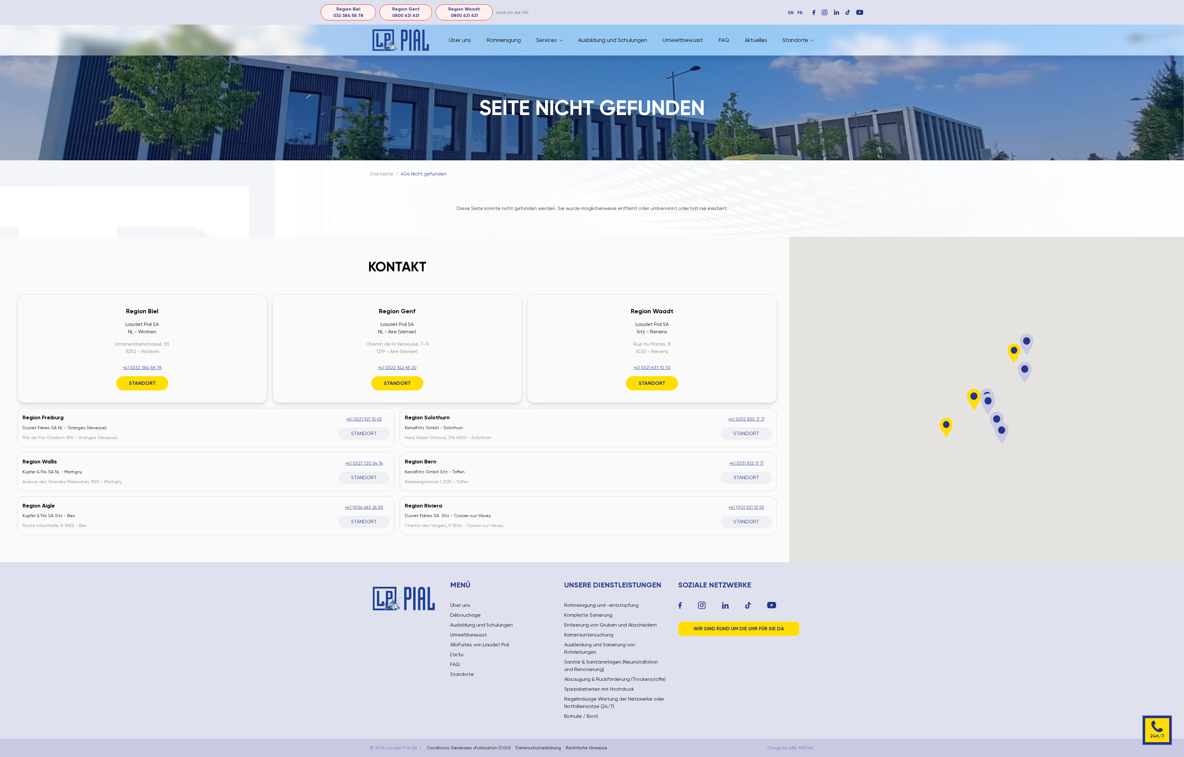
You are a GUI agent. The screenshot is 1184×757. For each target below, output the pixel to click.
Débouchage (465, 615)
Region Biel (142, 311)
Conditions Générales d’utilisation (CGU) (469, 747)
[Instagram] (825, 12)
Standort (142, 383)
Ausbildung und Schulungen (612, 40)
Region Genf (397, 311)
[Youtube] (771, 605)
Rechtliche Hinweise (586, 747)
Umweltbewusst (683, 40)
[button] (974, 399)
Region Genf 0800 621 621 (405, 12)
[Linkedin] (725, 605)
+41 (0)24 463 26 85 (364, 507)
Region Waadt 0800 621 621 (464, 12)
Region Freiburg (43, 417)
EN (791, 12)
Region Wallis (40, 461)
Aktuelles (756, 40)
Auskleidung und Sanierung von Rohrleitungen (599, 648)
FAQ (723, 40)
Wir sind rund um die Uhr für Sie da (738, 629)
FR (800, 12)
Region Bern (420, 461)
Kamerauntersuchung (588, 635)
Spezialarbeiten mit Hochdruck (599, 689)
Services (546, 40)
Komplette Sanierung (588, 615)
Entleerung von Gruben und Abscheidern (610, 625)
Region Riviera (423, 505)
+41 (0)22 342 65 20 (397, 367)
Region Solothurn (427, 417)
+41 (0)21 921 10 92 (364, 419)
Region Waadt (652, 311)
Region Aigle (39, 505)
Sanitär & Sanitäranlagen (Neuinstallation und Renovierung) (611, 665)
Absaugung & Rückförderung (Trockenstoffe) (615, 679)
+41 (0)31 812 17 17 (746, 463)
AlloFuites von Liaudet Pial (479, 645)
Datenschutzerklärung (538, 747)
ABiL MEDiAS (801, 747)
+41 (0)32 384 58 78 (142, 367)
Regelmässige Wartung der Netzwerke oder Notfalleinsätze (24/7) (614, 702)
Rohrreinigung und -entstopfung (601, 605)
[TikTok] (748, 605)
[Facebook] (814, 12)
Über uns (460, 40)
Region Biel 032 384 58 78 (348, 12)
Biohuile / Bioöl (581, 716)
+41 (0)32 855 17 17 (746, 419)
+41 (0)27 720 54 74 (364, 463)
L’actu (456, 654)
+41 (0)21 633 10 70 (652, 367)
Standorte (795, 40)
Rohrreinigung (504, 40)
